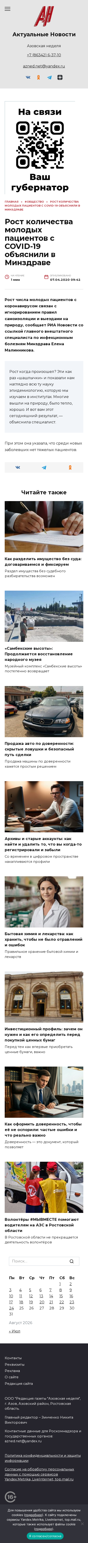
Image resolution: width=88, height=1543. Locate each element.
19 (31, 1302)
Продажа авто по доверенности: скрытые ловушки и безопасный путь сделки (39, 749)
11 (20, 1296)
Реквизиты (14, 1364)
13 (41, 1296)
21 (51, 1302)
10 (11, 1296)
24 (11, 1308)
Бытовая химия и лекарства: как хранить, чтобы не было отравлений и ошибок (43, 939)
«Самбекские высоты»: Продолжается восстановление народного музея (39, 654)
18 (21, 1302)
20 (41, 1302)
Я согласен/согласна (45, 1536)
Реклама (12, 1371)
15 (61, 1296)
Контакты (13, 1358)
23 (71, 1302)
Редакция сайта (19, 1384)
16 (71, 1296)
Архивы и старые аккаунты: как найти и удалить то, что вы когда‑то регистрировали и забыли (43, 844)
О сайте (12, 1377)
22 (61, 1302)
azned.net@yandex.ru (44, 66)
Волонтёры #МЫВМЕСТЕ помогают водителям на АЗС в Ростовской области (42, 1225)
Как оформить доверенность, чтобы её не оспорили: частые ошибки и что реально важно (43, 1130)
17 (11, 1302)
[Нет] (82, 1523)
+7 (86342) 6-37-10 (44, 55)
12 (31, 1296)
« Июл (14, 1331)
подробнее (33, 1515)
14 (51, 1296)
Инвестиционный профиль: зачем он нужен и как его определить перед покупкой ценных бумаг (44, 1034)
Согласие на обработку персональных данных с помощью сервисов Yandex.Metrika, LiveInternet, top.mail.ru (39, 1474)
